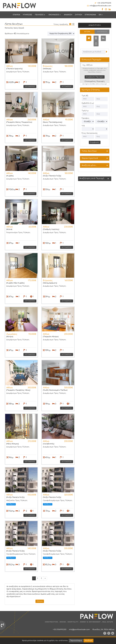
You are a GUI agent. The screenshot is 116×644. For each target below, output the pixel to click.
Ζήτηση (40, 601)
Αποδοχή (88, 640)
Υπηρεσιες (27, 15)
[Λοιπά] (96, 43)
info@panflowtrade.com (100, 6)
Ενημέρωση (94, 142)
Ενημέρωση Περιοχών (94, 77)
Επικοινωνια (90, 15)
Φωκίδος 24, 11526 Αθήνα (103, 630)
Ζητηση (78, 15)
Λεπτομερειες (30, 86)
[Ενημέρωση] (106, 52)
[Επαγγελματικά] (96, 38)
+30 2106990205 (104, 3)
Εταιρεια (16, 15)
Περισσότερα (76, 640)
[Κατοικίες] (88, 38)
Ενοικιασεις (54, 15)
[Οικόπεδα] (103, 38)
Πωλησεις (39, 15)
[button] (94, 151)
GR (100, 15)
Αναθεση (68, 15)
